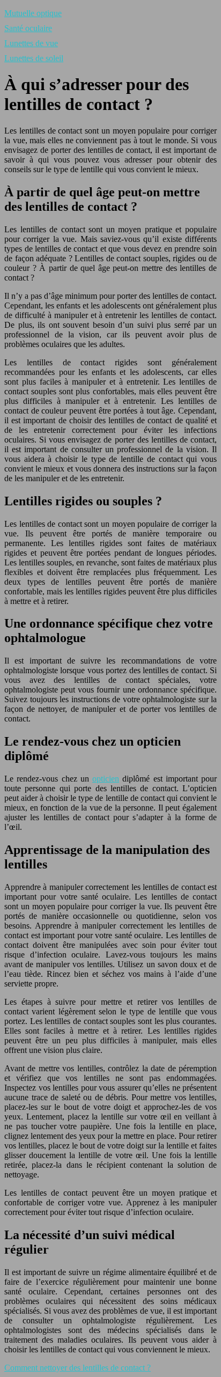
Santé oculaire (28, 28)
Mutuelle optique (33, 13)
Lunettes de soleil (33, 58)
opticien (105, 778)
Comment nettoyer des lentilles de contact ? (77, 1367)
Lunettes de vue (31, 43)
